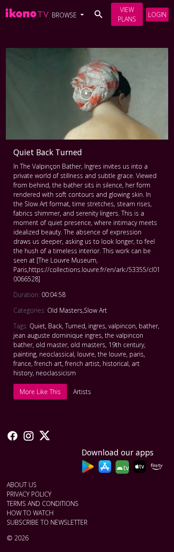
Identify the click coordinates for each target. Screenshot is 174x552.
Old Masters (65, 310)
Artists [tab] (82, 391)
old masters (87, 344)
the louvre (112, 354)
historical (115, 363)
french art (48, 363)
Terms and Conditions (43, 503)
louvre (86, 354)
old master (51, 344)
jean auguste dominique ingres (57, 335)
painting (24, 354)
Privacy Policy (29, 494)
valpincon (122, 326)
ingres (96, 326)
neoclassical (56, 354)
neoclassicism (56, 373)
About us (22, 484)
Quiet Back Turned (47, 152)
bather (148, 326)
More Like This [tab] (40, 391)
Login (157, 14)
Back (55, 326)
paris (136, 354)
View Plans (127, 14)
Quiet (37, 326)
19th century (126, 344)
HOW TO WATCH (30, 513)
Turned (75, 326)
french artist (82, 363)
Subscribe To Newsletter (47, 522)
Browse (65, 15)
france (22, 363)
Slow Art (95, 310)
